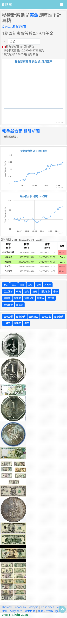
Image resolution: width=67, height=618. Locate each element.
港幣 (30, 284)
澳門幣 (50, 298)
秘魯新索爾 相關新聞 (21, 131)
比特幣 (7, 323)
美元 (6, 284)
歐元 (14, 284)
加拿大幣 (29, 298)
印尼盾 (19, 304)
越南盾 (40, 298)
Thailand (7, 607)
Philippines (47, 607)
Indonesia (20, 607)
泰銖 (55, 291)
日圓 (22, 284)
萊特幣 (17, 323)
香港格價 (30, 611)
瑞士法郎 (8, 291)
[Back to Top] (62, 609)
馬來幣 (17, 298)
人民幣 (47, 284)
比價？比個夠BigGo (49, 611)
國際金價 (8, 316)
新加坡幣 (45, 291)
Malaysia (33, 607)
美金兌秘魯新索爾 (15, 26)
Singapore (16, 611)
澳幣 (26, 291)
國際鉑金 (46, 316)
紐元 (35, 291)
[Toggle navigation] (61, 4)
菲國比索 (8, 304)
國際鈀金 (33, 316)
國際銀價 (58, 316)
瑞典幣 (7, 298)
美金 (34, 15)
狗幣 (26, 323)
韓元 (18, 291)
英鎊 (38, 284)
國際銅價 (20, 316)
